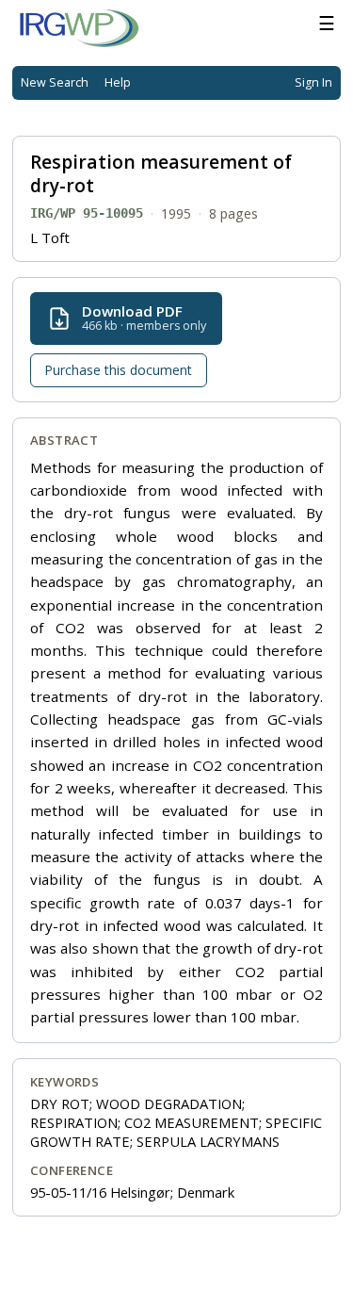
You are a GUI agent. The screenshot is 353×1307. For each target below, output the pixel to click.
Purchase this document (118, 370)
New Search (54, 82)
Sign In (313, 82)
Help (117, 82)
